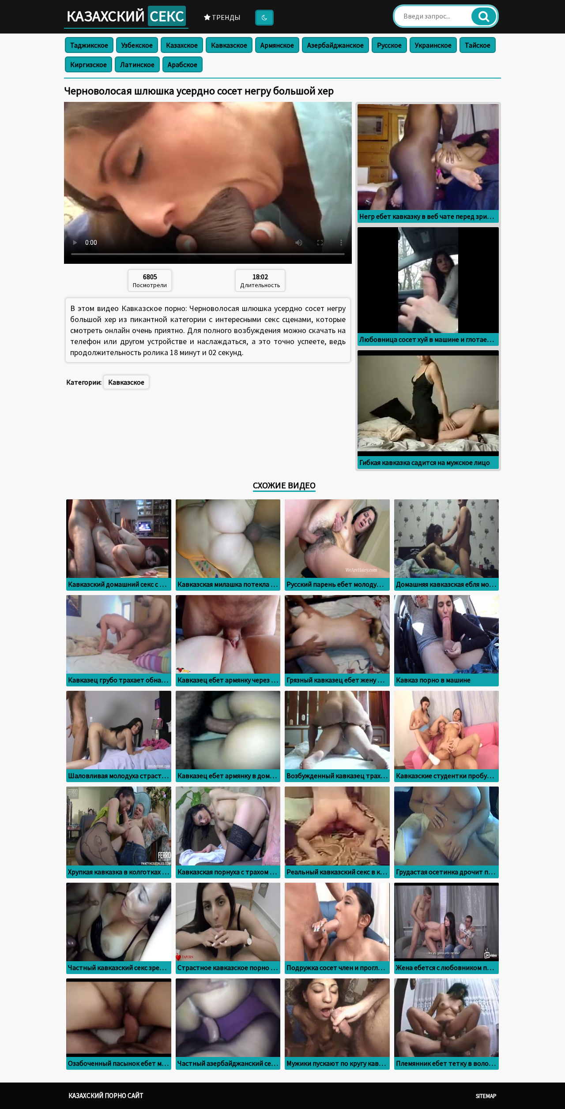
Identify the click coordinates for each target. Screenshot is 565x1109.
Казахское (182, 45)
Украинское (433, 45)
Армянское (277, 45)
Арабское (182, 64)
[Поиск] (483, 16)
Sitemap (486, 1096)
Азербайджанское (335, 45)
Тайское (477, 45)
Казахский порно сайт (105, 1095)
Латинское (137, 64)
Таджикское (89, 45)
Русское (389, 45)
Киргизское (88, 64)
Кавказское (229, 45)
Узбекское (137, 45)
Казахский (125, 16)
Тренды (226, 17)
